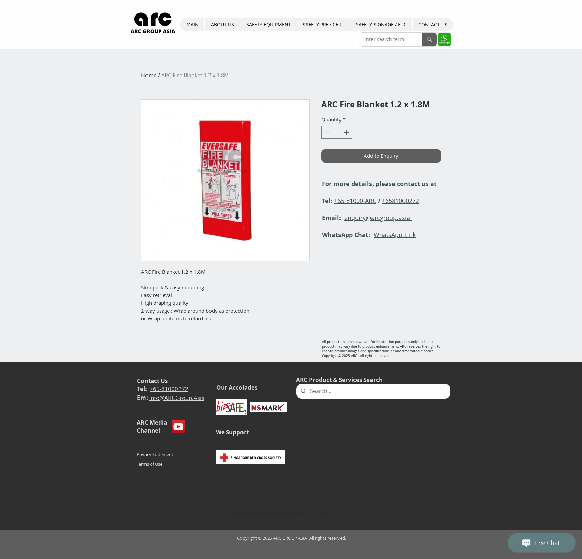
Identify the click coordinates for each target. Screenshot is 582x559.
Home (149, 75)
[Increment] (347, 132)
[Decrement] (326, 132)
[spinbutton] (337, 132)
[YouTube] (178, 426)
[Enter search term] (429, 39)
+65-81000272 (169, 389)
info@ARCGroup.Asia (176, 398)
